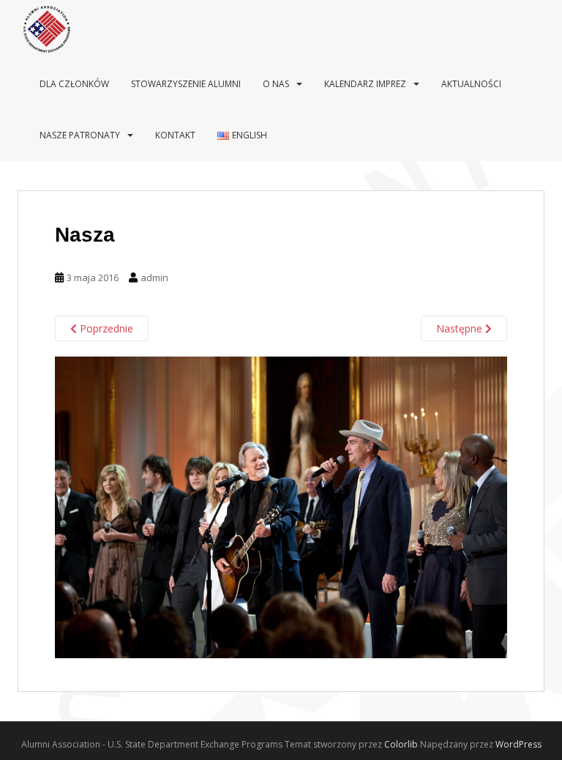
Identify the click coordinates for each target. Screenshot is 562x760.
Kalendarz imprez (365, 84)
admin (154, 277)
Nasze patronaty (80, 135)
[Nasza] (281, 507)
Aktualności (471, 84)
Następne (460, 328)
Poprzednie (105, 328)
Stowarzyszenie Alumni (186, 84)
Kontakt (175, 135)
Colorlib (401, 744)
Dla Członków (74, 84)
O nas (276, 84)
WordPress (518, 744)
